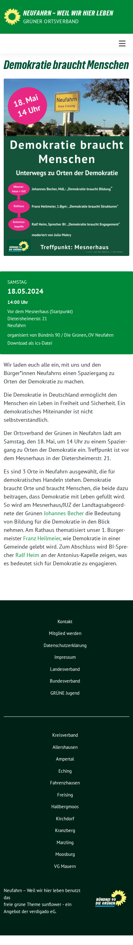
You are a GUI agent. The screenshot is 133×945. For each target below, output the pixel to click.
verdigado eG (42, 911)
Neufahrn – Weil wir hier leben (68, 13)
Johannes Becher (64, 513)
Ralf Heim (27, 555)
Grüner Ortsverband (51, 21)
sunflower (51, 904)
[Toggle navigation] (122, 43)
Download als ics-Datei (29, 343)
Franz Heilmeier (41, 538)
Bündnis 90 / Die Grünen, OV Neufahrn (76, 335)
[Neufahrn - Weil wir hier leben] (12, 16)
